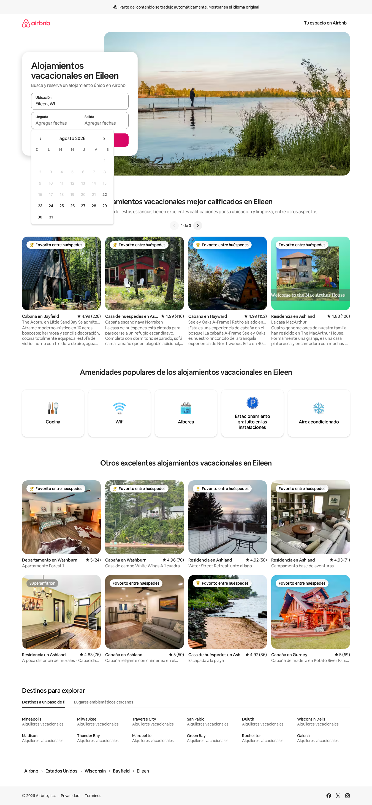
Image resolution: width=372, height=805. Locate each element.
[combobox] (80, 103)
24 (51, 205)
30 (40, 217)
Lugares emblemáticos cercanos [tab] (103, 702)
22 (104, 194)
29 (104, 205)
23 (40, 205)
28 (94, 205)
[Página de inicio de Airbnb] (36, 23)
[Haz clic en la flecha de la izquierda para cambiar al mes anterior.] (40, 138)
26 (72, 205)
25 (61, 205)
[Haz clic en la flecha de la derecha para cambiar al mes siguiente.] (104, 138)
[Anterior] (174, 225)
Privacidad (70, 795)
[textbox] (55, 123)
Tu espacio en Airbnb (325, 23)
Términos (93, 795)
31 (51, 217)
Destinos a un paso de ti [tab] (43, 702)
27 (83, 205)
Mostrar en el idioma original (233, 7)
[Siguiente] (197, 225)
